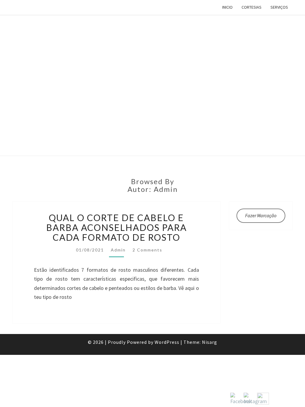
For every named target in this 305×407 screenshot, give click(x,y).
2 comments (147, 249)
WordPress (167, 342)
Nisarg (209, 342)
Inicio (227, 7)
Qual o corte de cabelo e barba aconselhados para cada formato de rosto (116, 227)
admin (118, 249)
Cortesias (252, 7)
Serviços (279, 7)
